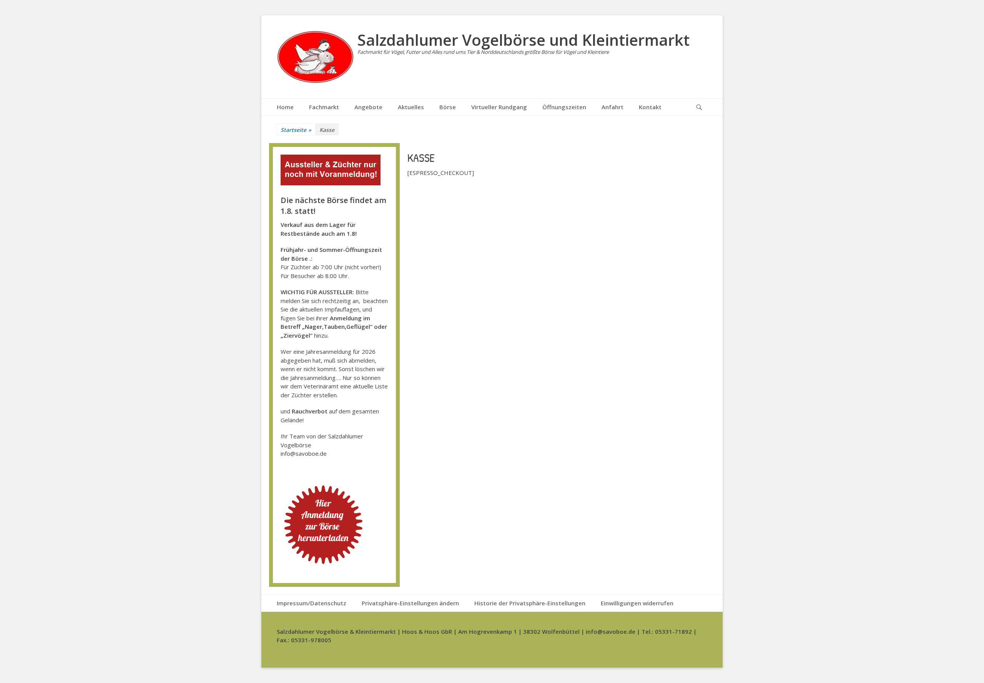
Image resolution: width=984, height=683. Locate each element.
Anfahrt (612, 107)
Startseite (296, 129)
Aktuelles (411, 107)
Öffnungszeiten (564, 107)
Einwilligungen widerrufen (637, 603)
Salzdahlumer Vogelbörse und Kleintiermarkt (523, 39)
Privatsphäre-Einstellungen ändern (410, 603)
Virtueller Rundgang (499, 107)
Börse (447, 107)
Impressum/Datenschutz (311, 603)
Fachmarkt (324, 107)
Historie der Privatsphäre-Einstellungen (529, 603)
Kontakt (650, 107)
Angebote (368, 107)
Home (285, 107)
